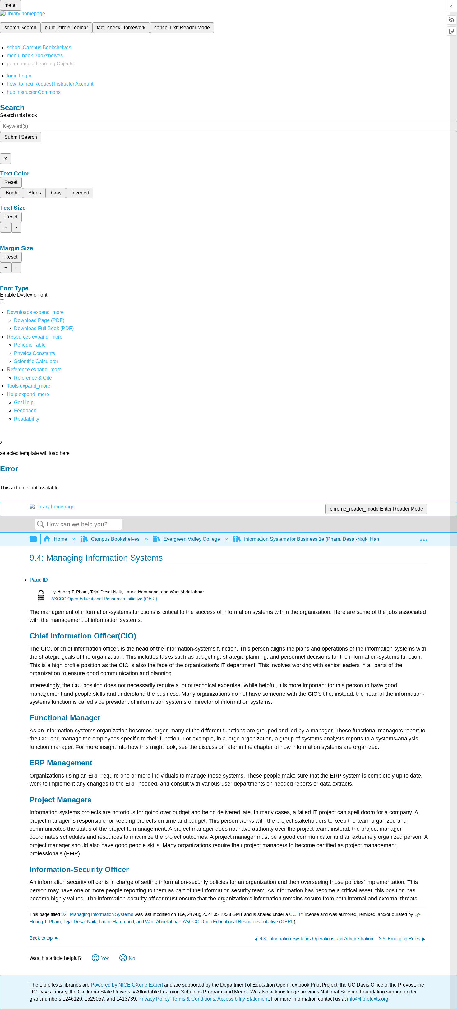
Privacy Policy (153, 999)
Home (60, 539)
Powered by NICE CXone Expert (127, 985)
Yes (105, 958)
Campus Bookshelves (115, 539)
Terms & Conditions (193, 999)
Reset (10, 182)
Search (41, 524)
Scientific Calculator (36, 361)
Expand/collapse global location (423, 537)
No (132, 958)
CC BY (297, 914)
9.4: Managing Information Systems (97, 914)
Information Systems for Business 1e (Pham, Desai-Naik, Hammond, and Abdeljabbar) (339, 539)
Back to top (41, 938)
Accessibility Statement (243, 999)
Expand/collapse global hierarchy (37, 539)
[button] (25, 410)
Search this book (18, 115)
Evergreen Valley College (191, 539)
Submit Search (20, 137)
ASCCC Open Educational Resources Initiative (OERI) (104, 598)
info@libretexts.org (367, 999)
